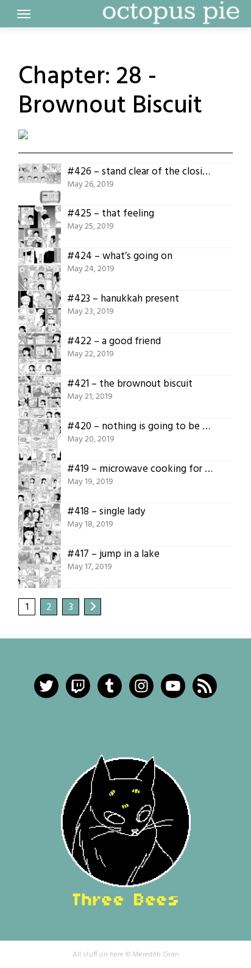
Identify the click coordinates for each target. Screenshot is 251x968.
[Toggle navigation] (24, 14)
